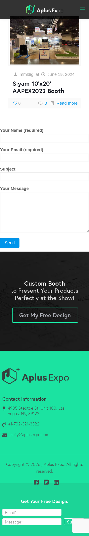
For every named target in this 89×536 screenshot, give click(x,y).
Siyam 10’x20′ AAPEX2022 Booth (38, 87)
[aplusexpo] (44, 9)
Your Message (14, 188)
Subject (7, 169)
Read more (67, 103)
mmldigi (27, 74)
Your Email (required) (21, 149)
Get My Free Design (45, 315)
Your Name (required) (21, 130)
